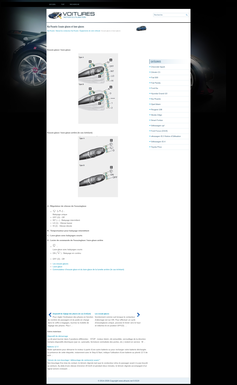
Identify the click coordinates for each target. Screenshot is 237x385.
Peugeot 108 (156, 109)
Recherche (74, 4)
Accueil (52, 4)
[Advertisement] (97, 39)
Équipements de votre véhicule (90, 31)
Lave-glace (57, 266)
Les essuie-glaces (60, 264)
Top (62, 4)
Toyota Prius (156, 147)
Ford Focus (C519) (159, 131)
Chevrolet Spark (158, 67)
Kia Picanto (51, 31)
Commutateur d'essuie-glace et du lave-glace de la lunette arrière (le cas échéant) (88, 269)
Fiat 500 (154, 77)
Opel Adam (156, 104)
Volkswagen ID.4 (158, 141)
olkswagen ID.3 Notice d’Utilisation (166, 136)
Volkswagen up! (158, 125)
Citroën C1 (155, 72)
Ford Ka (154, 88)
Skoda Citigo (156, 115)
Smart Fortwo (157, 120)
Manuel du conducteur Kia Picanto (67, 31)
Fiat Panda (155, 83)
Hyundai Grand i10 (159, 93)
